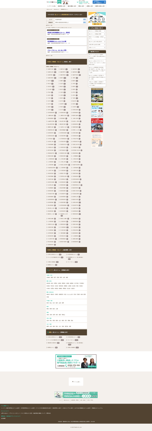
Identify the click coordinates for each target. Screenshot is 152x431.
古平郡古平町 (76, 138)
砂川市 (62, 101)
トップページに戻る (51, 6)
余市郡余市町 (64, 141)
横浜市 (52, 294)
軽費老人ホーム (52, 264)
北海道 (48, 277)
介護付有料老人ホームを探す (13, 408)
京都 (51, 314)
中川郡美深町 (64, 170)
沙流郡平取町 (76, 208)
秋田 (61, 277)
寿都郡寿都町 (76, 127)
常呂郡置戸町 (64, 193)
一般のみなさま (66, 400)
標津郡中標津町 (64, 241)
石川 (54, 302)
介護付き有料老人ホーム (54, 254)
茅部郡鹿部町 (52, 118)
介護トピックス (92, 47)
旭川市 (50, 80)
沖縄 (70, 326)
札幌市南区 (76, 72)
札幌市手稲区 (76, 74)
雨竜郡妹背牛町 (52, 153)
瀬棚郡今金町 (52, 127)
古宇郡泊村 (51, 138)
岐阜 (54, 308)
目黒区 (52, 288)
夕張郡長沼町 (64, 147)
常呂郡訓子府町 (52, 193)
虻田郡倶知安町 (52, 135)
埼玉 (65, 294)
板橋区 (60, 288)
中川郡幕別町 (64, 227)
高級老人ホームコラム (97, 408)
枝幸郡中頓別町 (52, 182)
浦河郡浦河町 (64, 211)
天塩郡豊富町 (76, 182)
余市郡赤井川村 (76, 141)
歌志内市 (75, 101)
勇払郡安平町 (76, 205)
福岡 (48, 326)
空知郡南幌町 (52, 144)
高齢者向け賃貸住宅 (53, 342)
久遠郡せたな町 (64, 127)
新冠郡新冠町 (52, 211)
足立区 (68, 288)
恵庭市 (50, 106)
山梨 (60, 302)
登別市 (75, 103)
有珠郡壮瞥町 (64, 202)
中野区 (55, 283)
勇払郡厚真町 (52, 205)
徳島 (63, 320)
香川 (66, 320)
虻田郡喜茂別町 (64, 132)
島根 (57, 320)
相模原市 (61, 294)
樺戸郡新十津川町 (77, 150)
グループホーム (49, 47)
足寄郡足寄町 (76, 230)
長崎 (54, 326)
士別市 (62, 95)
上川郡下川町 (52, 170)
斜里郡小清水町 (76, 190)
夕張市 (74, 83)
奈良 (57, 314)
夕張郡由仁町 (52, 147)
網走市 (62, 86)
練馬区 (71, 283)
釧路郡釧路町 (76, 233)
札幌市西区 (51, 74)
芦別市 (50, 92)
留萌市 (75, 86)
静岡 (51, 308)
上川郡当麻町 (64, 158)
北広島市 (75, 106)
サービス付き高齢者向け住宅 (55, 257)
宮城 (58, 277)
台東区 (69, 285)
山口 (60, 320)
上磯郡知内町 (52, 115)
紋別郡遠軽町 (52, 196)
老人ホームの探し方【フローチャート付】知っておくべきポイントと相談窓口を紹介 (96, 63)
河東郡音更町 (76, 213)
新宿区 (56, 288)
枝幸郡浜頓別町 (76, 179)
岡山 (51, 320)
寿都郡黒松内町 (52, 129)
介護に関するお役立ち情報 (94, 44)
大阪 (48, 314)
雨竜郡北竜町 (52, 156)
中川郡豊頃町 (52, 230)
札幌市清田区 (52, 77)
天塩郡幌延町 (52, 187)
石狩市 (50, 109)
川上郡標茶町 (76, 235)
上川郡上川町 (64, 161)
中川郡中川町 (76, 170)
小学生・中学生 (90, 400)
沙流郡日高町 (64, 208)
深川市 (50, 103)
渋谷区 (81, 285)
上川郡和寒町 (64, 167)
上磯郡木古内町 (64, 115)
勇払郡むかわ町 (52, 208)
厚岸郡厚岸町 (52, 235)
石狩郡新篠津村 (52, 112)
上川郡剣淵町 (76, 167)
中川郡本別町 (64, 230)
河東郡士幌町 (52, 218)
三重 (57, 308)
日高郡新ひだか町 (64, 214)
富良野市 (63, 103)
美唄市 (74, 89)
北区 (52, 283)
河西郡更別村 (64, 224)
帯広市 (50, 83)
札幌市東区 (76, 69)
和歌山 (63, 314)
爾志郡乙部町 (64, 124)
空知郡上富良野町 (65, 164)
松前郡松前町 (64, 112)
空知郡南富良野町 (52, 167)
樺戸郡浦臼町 (64, 150)
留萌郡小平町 (64, 173)
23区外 (73, 288)
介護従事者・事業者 (74, 400)
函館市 (63, 77)
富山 (51, 302)
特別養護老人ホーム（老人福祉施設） (53, 30)
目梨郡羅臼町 (52, 244)
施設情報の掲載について (39, 413)
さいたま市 (70, 294)
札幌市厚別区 (64, 74)
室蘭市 (62, 80)
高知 (72, 320)
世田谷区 (61, 285)
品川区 (73, 285)
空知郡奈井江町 (64, 144)
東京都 (48, 283)
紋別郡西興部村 (52, 199)
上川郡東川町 (76, 161)
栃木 (82, 294)
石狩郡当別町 (76, 109)
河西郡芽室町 (76, 221)
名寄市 (74, 95)
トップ (60, 400)
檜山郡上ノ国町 (76, 121)
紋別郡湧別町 (64, 196)
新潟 (48, 302)
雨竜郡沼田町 (64, 156)
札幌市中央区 (52, 69)
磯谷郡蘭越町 (64, 129)
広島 (48, 320)
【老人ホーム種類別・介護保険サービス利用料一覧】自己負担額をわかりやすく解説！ (96, 83)
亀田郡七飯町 (76, 115)
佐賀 (51, 326)
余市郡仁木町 (52, 141)
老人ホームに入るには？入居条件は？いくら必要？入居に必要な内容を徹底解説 (96, 56)
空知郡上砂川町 (76, 144)
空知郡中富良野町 (77, 164)
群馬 (85, 294)
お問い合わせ (4, 413)
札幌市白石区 (52, 72)
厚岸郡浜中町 (64, 235)
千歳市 (75, 98)
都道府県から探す (61, 6)
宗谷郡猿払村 (64, 179)
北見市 (62, 83)
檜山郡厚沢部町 (52, 124)
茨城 (48, 297)
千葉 (75, 294)
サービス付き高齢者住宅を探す (43, 408)
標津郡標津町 (76, 241)
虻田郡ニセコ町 (76, 129)
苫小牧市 (51, 89)
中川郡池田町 (76, 227)
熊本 (57, 326)
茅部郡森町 (63, 118)
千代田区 (81, 283)
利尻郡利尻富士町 (77, 184)
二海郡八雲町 (76, 118)
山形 (64, 277)
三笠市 (50, 98)
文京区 (56, 285)
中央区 (48, 288)
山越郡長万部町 (52, 121)
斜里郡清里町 (64, 190)
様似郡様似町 (76, 211)
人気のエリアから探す (68, 408)
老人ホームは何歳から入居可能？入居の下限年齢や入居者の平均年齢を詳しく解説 (96, 77)
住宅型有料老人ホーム (73, 254)
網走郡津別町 (76, 187)
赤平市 (74, 92)
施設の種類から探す (72, 6)
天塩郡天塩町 (52, 179)
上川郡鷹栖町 (76, 156)
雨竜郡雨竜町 (76, 153)
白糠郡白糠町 (76, 238)
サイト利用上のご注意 (26, 413)
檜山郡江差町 (64, 121)
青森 (52, 277)
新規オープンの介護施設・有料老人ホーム (96, 37)
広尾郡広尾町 (52, 227)
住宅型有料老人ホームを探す (28, 408)
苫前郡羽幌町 (52, 176)
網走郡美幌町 (64, 187)
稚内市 (62, 89)
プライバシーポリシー (14, 413)
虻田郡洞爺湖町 (64, 205)
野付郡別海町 (52, 241)
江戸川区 (76, 283)
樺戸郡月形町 (52, 150)
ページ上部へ (77, 381)
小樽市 (75, 77)
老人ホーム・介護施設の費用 (95, 33)
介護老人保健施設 (53, 261)
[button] (66, 19)
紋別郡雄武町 (64, 199)
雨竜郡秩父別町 (64, 153)
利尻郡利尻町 (64, 184)
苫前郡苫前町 (76, 173)
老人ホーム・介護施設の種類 (95, 31)
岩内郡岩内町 (76, 135)
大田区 (59, 283)
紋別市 (50, 95)
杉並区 (48, 285)
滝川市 (50, 101)
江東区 (67, 283)
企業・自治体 (82, 400)
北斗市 (62, 109)
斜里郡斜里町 (52, 190)
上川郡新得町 (52, 221)
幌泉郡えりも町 (52, 213)
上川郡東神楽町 (52, 158)
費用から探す (81, 6)
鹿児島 (66, 326)
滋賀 (60, 314)
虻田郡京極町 (76, 132)
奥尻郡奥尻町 (76, 124)
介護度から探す (89, 6)
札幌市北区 (63, 69)
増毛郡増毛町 (52, 173)
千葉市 (78, 294)
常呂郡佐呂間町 (76, 193)
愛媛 (69, 320)
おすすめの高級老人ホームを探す (83, 408)
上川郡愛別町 (52, 161)
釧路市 (75, 80)
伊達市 (62, 106)
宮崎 (63, 326)
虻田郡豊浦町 (52, 202)
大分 (60, 326)
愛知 (48, 308)
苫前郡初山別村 (64, 176)
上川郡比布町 (76, 158)
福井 (57, 302)
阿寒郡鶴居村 (64, 238)
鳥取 (54, 320)
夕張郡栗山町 (76, 147)
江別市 (62, 92)
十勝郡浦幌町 (64, 233)
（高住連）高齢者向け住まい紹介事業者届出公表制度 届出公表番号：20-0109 (76, 421)
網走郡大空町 (76, 199)
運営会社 (48, 413)
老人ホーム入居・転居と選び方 (95, 41)
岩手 (55, 277)
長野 (63, 302)
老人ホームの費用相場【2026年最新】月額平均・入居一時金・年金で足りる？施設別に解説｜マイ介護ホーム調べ (96, 70)
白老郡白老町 (76, 202)
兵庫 (54, 314)
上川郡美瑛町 (52, 164)
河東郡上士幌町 (64, 218)
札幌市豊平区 (64, 72)
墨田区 (63, 283)
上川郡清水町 (64, 221)
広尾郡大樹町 (76, 224)
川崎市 (56, 294)
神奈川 (48, 294)
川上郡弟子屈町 (52, 238)
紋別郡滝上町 (76, 196)
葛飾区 (65, 285)
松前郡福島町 (76, 112)
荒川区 (52, 285)
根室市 (62, 98)
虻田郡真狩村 (52, 132)
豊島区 (64, 288)
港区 (77, 285)
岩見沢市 (51, 86)
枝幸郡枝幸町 (64, 182)
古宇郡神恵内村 (64, 138)
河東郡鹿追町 (76, 218)
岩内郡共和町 (64, 135)
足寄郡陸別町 (52, 233)
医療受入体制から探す (100, 6)
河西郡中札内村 (52, 224)
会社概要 (3, 418)
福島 (67, 277)
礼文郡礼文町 (52, 184)
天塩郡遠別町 (76, 176)
